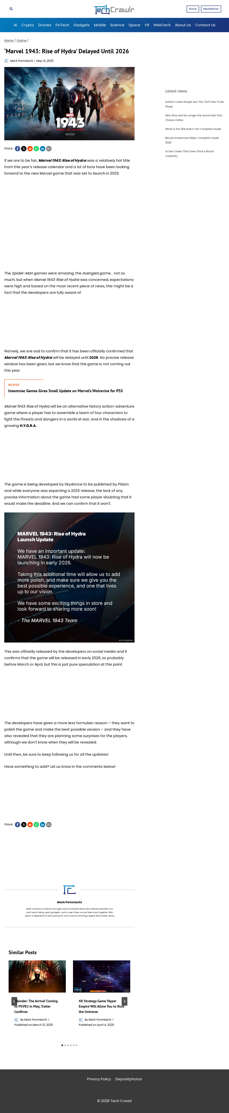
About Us (183, 25)
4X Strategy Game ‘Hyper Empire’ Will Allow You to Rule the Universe (101, 1006)
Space (134, 25)
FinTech (62, 25)
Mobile (100, 25)
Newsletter (211, 9)
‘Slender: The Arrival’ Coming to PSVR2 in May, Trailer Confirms (36, 1006)
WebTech (162, 25)
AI (15, 25)
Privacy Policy (99, 1079)
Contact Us (205, 25)
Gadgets (82, 25)
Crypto (27, 25)
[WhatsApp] (36, 148)
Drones (44, 25)
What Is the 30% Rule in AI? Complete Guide (193, 129)
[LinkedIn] (42, 148)
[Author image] (6, 61)
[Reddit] (30, 148)
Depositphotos (128, 1079)
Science (117, 25)
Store (193, 9)
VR (147, 25)
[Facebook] (17, 148)
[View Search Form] (11, 9)
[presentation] (37, 976)
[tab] (62, 1045)
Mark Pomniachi (21, 61)
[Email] (49, 148)
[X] (23, 148)
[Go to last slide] (14, 1001)
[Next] (124, 1001)
